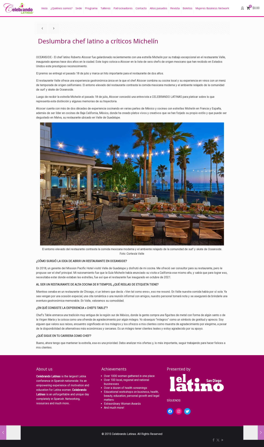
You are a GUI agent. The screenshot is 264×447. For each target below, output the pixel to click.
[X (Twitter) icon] (218, 440)
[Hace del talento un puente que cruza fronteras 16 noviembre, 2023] (10, 432)
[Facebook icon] (213, 440)
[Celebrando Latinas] (19, 8)
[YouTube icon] (222, 440)
